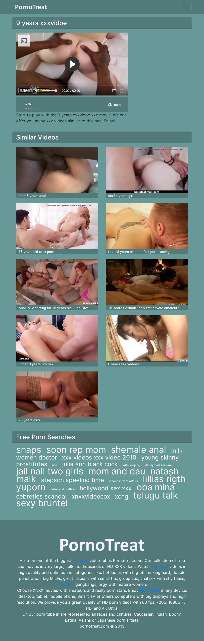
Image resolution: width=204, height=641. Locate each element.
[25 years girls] (57, 394)
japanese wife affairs (123, 481)
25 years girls (29, 420)
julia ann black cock (90, 464)
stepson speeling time (72, 480)
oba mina (156, 487)
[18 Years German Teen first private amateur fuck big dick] (147, 282)
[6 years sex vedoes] (147, 338)
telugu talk (155, 495)
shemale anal (138, 449)
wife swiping (131, 465)
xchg (121, 496)
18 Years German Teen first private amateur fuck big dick (153, 308)
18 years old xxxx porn (36, 252)
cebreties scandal (41, 496)
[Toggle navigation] (185, 7)
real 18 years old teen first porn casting (139, 252)
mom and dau (116, 471)
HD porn (80, 560)
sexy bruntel (42, 503)
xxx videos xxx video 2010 (99, 457)
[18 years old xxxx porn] (57, 226)
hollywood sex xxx (106, 488)
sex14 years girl (120, 196)
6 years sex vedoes (123, 364)
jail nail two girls (49, 471)
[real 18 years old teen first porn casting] (147, 226)
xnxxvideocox (91, 496)
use (54, 465)
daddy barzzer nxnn (159, 465)
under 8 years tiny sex (36, 364)
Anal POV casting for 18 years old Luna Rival (54, 308)
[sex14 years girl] (147, 170)
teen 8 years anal (32, 196)
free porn (159, 566)
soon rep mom (76, 449)
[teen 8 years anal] (57, 170)
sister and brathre (63, 489)
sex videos (150, 590)
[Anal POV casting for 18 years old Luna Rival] (57, 282)
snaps (28, 449)
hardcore (65, 584)
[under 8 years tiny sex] (57, 338)
